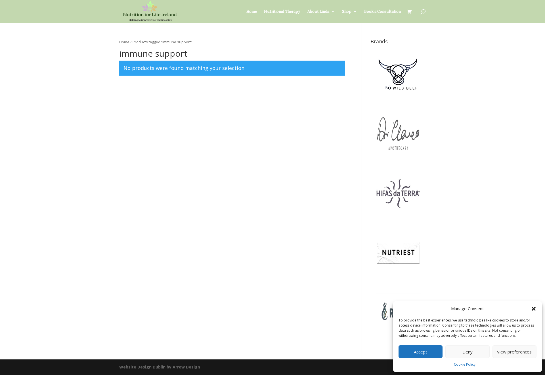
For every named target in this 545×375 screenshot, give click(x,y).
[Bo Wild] (398, 100)
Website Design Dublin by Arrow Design (159, 367)
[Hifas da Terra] (398, 219)
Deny (467, 352)
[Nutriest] (398, 278)
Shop (346, 11)
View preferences (514, 352)
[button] (533, 309)
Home (251, 11)
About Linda (318, 11)
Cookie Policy (464, 364)
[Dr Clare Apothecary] (398, 160)
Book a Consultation (382, 11)
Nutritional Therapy (282, 11)
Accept (420, 352)
